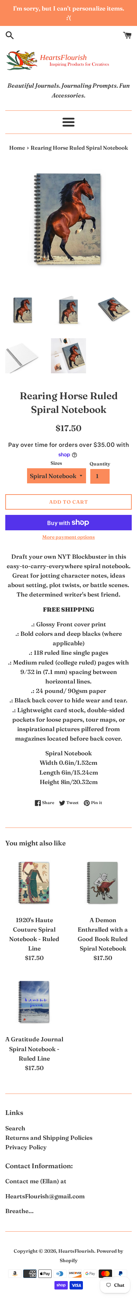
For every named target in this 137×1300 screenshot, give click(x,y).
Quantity (100, 464)
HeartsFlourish (76, 1251)
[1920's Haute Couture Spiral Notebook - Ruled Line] (34, 883)
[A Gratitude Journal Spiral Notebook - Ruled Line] (34, 1002)
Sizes (56, 463)
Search (15, 1128)
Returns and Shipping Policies (48, 1137)
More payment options (68, 537)
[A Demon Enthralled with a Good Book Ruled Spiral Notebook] (103, 883)
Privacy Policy (26, 1147)
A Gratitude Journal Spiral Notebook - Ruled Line (34, 1048)
